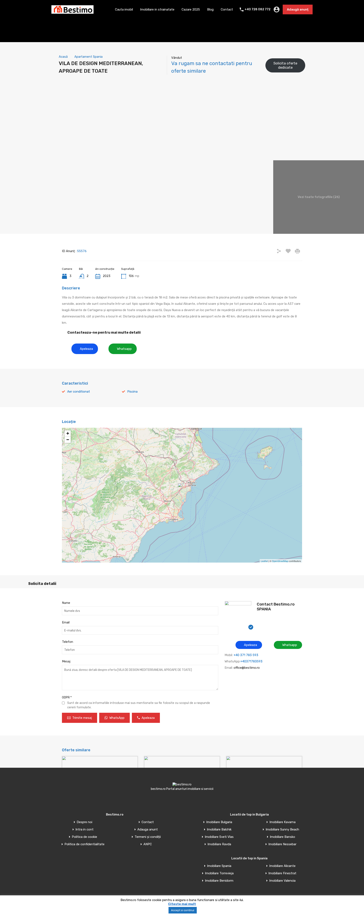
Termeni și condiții (148, 836)
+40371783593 (251, 661)
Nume (66, 603)
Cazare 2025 (191, 9)
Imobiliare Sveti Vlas (219, 836)
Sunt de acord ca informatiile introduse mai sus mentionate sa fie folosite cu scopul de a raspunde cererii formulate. (138, 705)
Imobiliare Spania (219, 866)
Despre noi (84, 822)
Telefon (67, 642)
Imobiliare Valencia (282, 880)
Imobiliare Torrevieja (219, 873)
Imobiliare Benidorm (219, 880)
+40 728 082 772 (257, 9)
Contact (227, 9)
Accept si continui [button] (182, 910)
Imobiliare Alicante (282, 866)
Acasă (63, 57)
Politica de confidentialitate (84, 844)
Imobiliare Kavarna (282, 822)
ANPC (147, 844)
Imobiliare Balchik (219, 829)
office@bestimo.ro (247, 668)
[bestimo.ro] (72, 12)
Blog (210, 9)
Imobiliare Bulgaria (219, 822)
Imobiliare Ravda (219, 844)
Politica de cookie (84, 836)
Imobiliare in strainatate (157, 9)
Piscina (132, 391)
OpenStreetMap (280, 561)
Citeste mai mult (182, 904)
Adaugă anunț (297, 9)
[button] (84, 349)
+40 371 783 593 (246, 655)
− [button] (67, 439)
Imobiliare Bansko (282, 836)
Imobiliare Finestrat (282, 873)
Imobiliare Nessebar (282, 844)
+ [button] (67, 433)
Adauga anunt (147, 829)
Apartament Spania (88, 57)
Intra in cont (84, 829)
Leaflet (264, 561)
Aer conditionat (78, 391)
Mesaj (66, 661)
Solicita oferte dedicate (285, 65)
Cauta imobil (124, 9)
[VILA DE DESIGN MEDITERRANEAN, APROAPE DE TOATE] (182, 489)
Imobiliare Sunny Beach (282, 829)
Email (66, 622)
